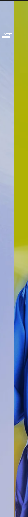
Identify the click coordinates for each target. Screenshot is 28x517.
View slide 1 (9, 515)
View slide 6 (19, 515)
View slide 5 (17, 515)
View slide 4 (15, 515)
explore (8, 36)
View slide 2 (11, 515)
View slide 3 (13, 515)
